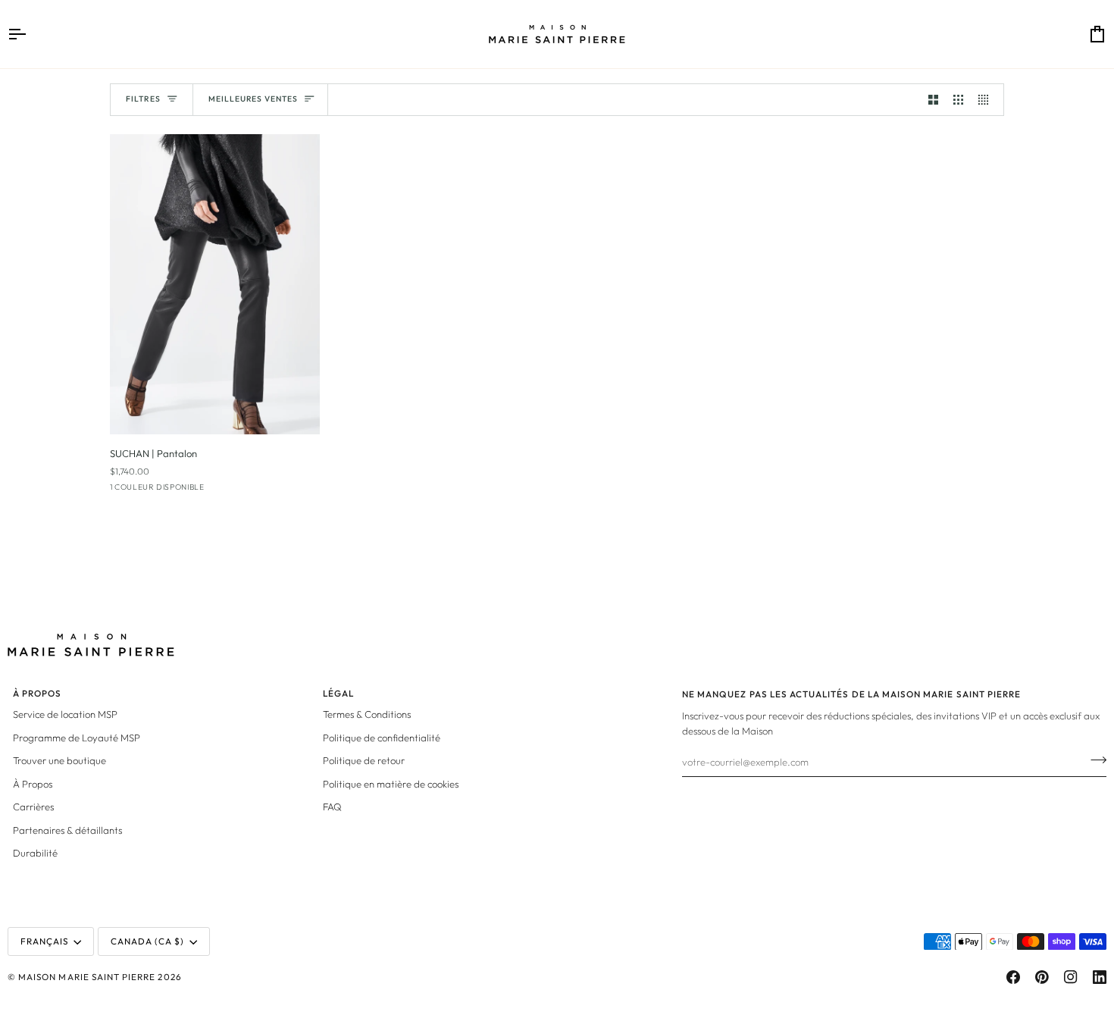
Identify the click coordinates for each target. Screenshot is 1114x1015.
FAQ (332, 806)
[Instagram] (1071, 977)
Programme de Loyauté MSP (76, 737)
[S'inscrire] (1093, 759)
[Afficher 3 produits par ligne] (958, 99)
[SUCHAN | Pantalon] (215, 284)
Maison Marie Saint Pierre (86, 976)
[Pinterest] (1042, 977)
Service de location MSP (65, 714)
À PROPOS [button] (37, 693)
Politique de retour (364, 760)
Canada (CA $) (148, 941)
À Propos (32, 784)
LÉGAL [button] (338, 693)
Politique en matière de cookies (390, 784)
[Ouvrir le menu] (30, 34)
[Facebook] (1013, 977)
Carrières (33, 806)
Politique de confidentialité (381, 737)
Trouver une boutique (59, 760)
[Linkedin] (1099, 977)
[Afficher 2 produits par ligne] (933, 99)
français (44, 941)
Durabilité (35, 853)
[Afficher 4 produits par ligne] (987, 99)
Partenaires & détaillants (67, 830)
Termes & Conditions (367, 714)
